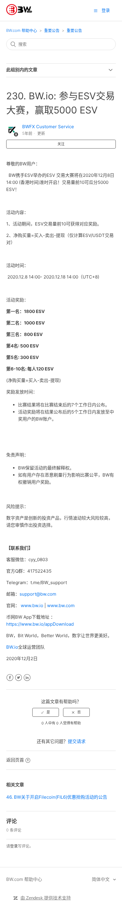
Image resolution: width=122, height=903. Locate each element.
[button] (95, 10)
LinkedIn (27, 677)
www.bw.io (32, 605)
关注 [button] (61, 144)
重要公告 (52, 30)
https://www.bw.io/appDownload (40, 624)
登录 (14, 845)
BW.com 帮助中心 (21, 30)
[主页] (19, 13)
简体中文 (101, 879)
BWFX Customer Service (48, 126)
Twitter (18, 677)
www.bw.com (61, 605)
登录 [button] (106, 10)
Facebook (10, 677)
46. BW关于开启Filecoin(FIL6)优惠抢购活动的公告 (56, 797)
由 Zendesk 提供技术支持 (45, 897)
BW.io (12, 647)
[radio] (45, 712)
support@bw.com (38, 594)
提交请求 (77, 741)
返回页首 (15, 760)
